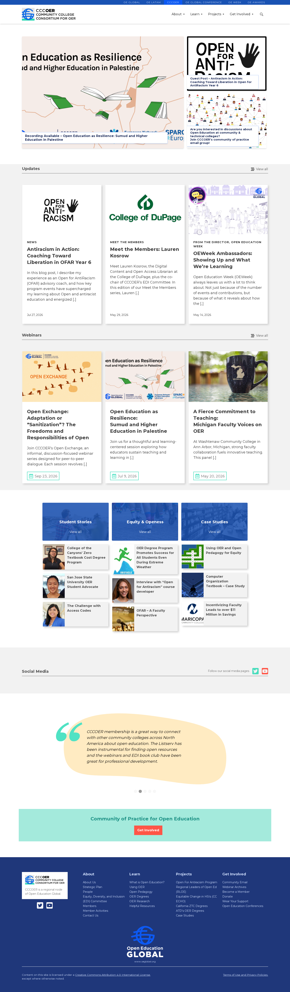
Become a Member (236, 892)
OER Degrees (139, 896)
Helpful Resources (142, 906)
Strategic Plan (92, 887)
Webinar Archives (234, 887)
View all (262, 169)
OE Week (234, 2)
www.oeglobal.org (145, 961)
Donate (227, 896)
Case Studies (185, 915)
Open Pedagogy (140, 892)
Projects (214, 14)
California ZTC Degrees (192, 906)
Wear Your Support (235, 901)
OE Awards (256, 2)
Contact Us (90, 915)
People (88, 892)
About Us (89, 882)
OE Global (131, 2)
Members (89, 906)
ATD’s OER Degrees (190, 911)
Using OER (137, 887)
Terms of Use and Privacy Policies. (245, 974)
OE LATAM (153, 2)
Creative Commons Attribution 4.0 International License (112, 974)
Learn (194, 14)
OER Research (139, 901)
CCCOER (173, 2)
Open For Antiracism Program (196, 882)
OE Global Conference (203, 2)
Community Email (234, 882)
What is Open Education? (147, 882)
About (177, 14)
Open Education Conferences (242, 906)
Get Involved (240, 14)
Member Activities (95, 911)
